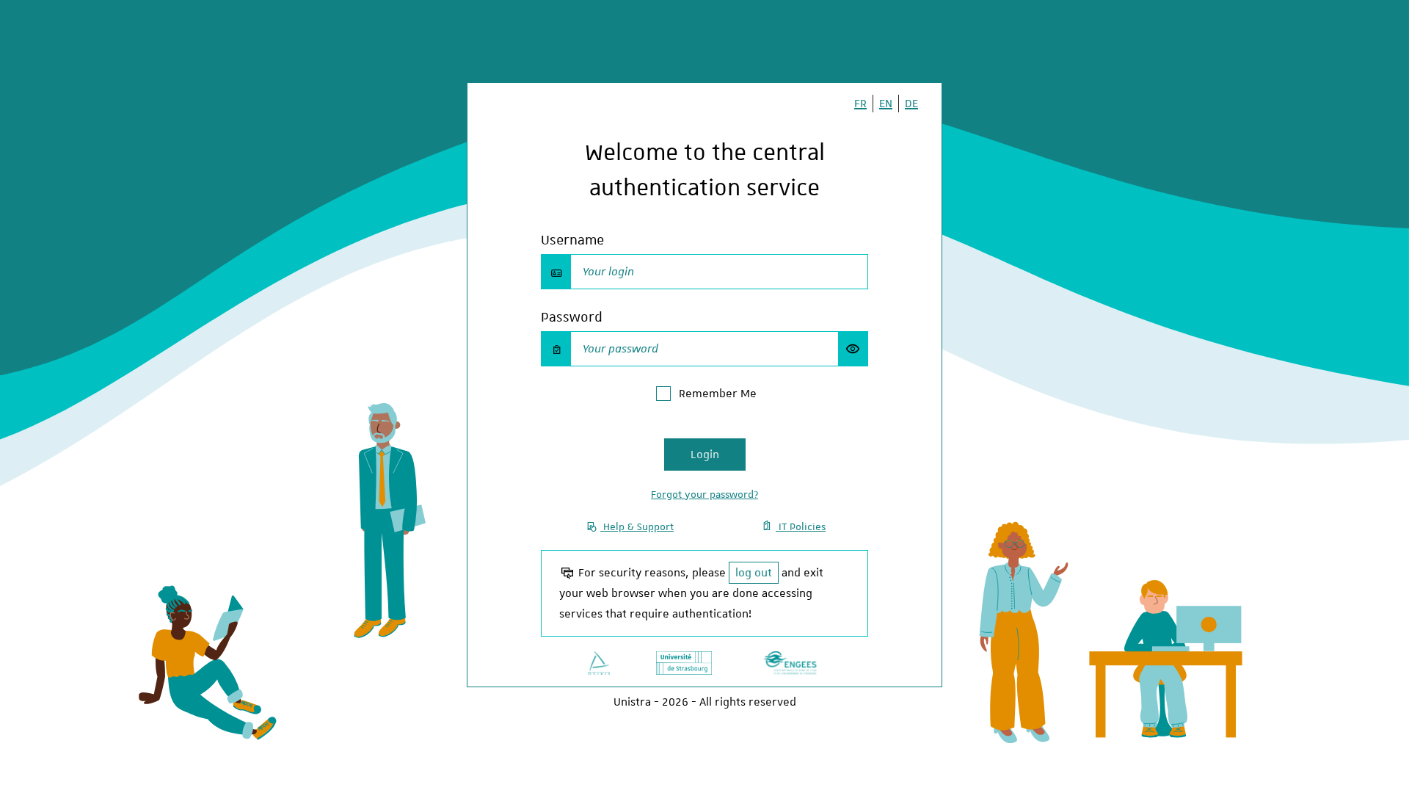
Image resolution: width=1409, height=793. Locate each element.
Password (571, 316)
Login (705, 454)
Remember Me (718, 393)
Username (572, 239)
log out (753, 572)
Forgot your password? (704, 494)
